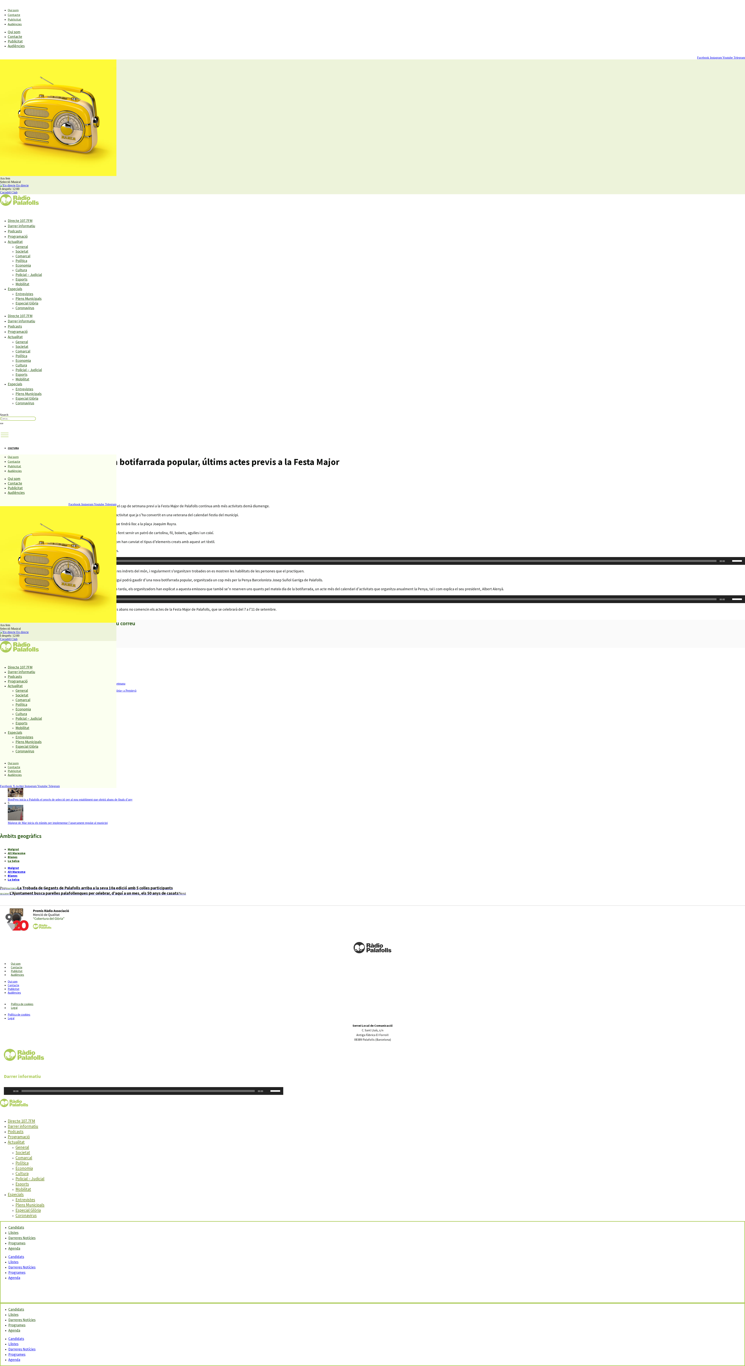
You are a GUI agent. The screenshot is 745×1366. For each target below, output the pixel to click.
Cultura (21, 270)
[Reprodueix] (9, 1091)
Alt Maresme (16, 853)
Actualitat (15, 241)
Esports (21, 279)
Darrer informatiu (21, 226)
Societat (22, 251)
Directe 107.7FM (20, 220)
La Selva (13, 861)
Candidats (16, 1256)
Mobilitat (22, 284)
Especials (15, 288)
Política (21, 260)
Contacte (14, 15)
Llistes (13, 1262)
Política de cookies (22, 1004)
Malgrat (13, 849)
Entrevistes (24, 294)
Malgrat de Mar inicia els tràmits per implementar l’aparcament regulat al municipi (58, 822)
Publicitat (14, 19)
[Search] (1, 423)
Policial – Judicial (29, 274)
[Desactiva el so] (729, 561)
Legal (14, 1008)
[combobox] (18, 419)
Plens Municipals (29, 298)
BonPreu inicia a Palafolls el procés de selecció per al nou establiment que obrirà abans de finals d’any (70, 799)
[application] (372, 561)
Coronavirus (25, 308)
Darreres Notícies (22, 1267)
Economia (23, 265)
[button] (4, 435)
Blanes (12, 857)
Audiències (15, 24)
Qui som (13, 10)
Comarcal (23, 256)
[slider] (737, 560)
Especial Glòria (27, 303)
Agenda (14, 1248)
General (22, 246)
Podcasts (15, 231)
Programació (18, 236)
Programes (16, 1272)
